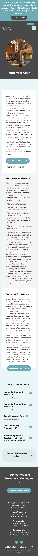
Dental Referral (23, 547)
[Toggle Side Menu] (34, 28)
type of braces (16, 213)
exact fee (14, 226)
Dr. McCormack (19, 111)
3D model (25, 123)
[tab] (19, 455)
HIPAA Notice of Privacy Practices (10, 547)
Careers (31, 546)
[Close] (36, 10)
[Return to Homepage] (7, 28)
